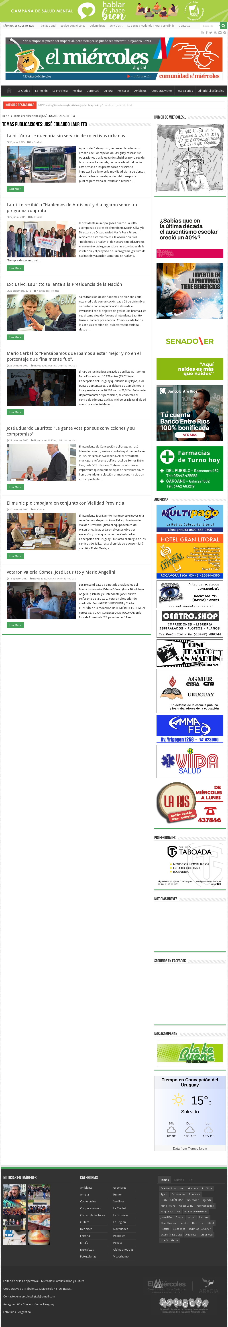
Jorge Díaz (166, 1217)
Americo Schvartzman (172, 1188)
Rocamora (194, 1194)
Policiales (123, 90)
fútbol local (206, 1234)
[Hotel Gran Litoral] (190, 556)
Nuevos (179, 1180)
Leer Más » (15, 188)
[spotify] (224, 32)
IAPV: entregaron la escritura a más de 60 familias (68, 105)
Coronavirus (178, 1194)
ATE (179, 1211)
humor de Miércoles (195, 1211)
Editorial (85, 1235)
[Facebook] (206, 32)
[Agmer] (190, 690)
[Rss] (202, 32)
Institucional (48, 25)
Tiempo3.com (197, 1148)
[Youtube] (215, 32)
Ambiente (140, 90)
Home (9, 90)
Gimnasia (193, 1188)
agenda (207, 1200)
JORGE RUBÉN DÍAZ (172, 1200)
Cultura (108, 90)
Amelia (84, 1194)
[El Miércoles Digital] (114, 57)
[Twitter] (211, 32)
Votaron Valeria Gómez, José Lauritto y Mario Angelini (61, 572)
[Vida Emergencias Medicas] (190, 761)
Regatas (165, 1229)
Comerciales (88, 1201)
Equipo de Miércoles (73, 25)
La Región (41, 90)
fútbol (210, 1223)
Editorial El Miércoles (211, 90)
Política (77, 90)
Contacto (184, 25)
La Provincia (60, 90)
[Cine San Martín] (190, 653)
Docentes (197, 1223)
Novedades (43, 290)
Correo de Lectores (92, 1215)
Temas (164, 1180)
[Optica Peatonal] (190, 594)
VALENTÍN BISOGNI (171, 1234)
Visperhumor (121, 1256)
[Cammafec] (190, 728)
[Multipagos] (190, 518)
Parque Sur (167, 1211)
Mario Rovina (168, 1205)
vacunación (193, 1200)
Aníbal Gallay (186, 1205)
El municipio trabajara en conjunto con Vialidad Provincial (66, 503)
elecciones (179, 1229)
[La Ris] (190, 801)
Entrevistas (87, 1249)
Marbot (191, 1217)
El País (84, 1242)
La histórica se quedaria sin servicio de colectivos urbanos (66, 135)
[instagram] (220, 32)
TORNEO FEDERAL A (200, 1229)
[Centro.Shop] (190, 623)
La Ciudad (24, 90)
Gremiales (119, 1187)
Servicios (115, 25)
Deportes (93, 90)
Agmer (164, 1194)
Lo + (192, 1180)
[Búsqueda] (223, 25)
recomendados (205, 1205)
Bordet (180, 1217)
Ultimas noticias (67, 365)
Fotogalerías (185, 90)
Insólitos (118, 1201)
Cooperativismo (161, 90)
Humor (117, 1194)
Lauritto (184, 1223)
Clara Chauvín (168, 1223)
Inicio (5, 115)
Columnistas (97, 25)
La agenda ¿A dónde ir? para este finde (150, 25)
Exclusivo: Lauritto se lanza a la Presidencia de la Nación (64, 284)
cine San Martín (169, 1240)
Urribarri (204, 1217)
